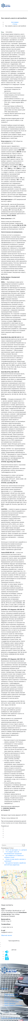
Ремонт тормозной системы (13, 996)
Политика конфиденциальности (11, 1018)
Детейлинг (7, 998)
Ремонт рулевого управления (13, 1005)
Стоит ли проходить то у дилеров (16, 850)
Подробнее (4, 988)
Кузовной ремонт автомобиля (13, 1000)
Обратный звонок (6, 935)
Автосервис (15, 22)
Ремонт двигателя (9, 1003)
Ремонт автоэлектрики (11, 1001)
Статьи (15, 24)
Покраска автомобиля (11, 994)
